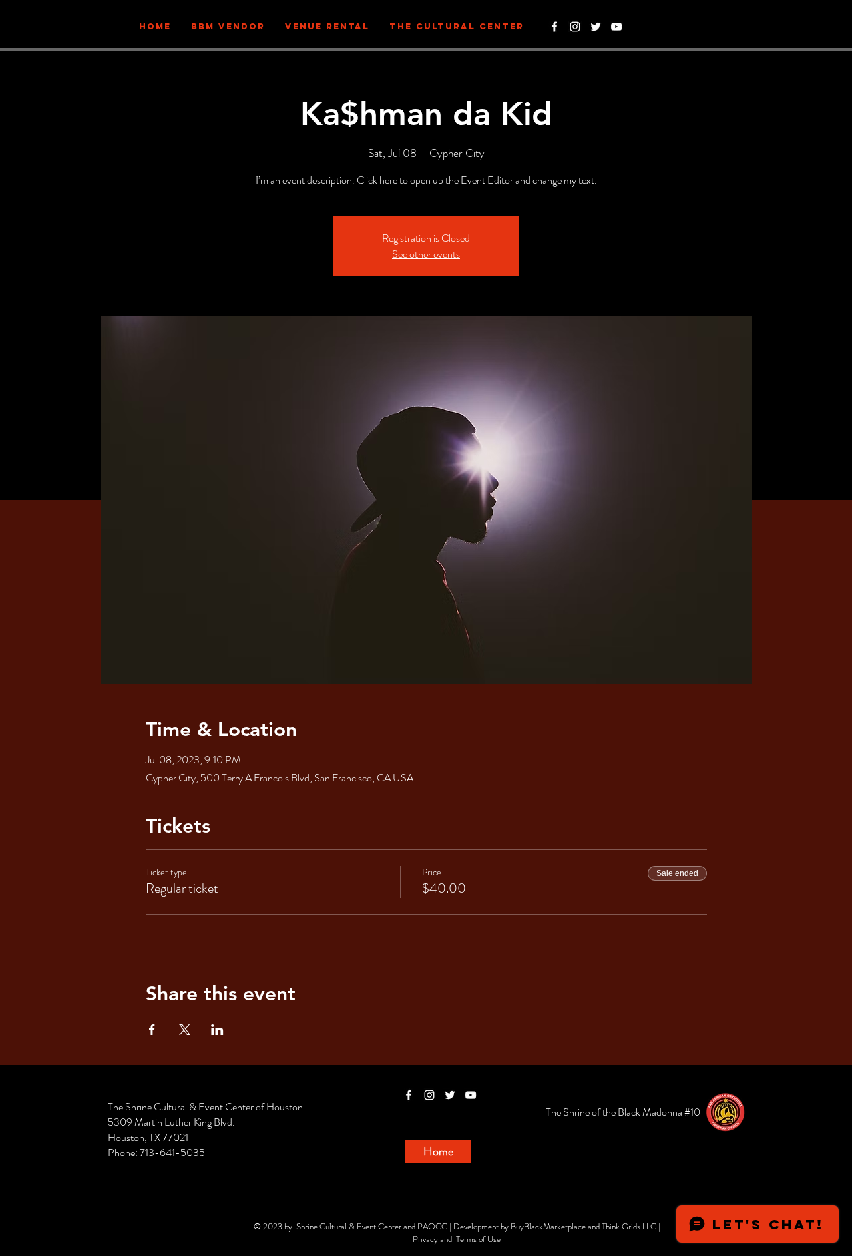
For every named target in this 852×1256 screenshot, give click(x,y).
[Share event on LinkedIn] (217, 1029)
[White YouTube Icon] (616, 26)
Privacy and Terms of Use (457, 1239)
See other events (426, 254)
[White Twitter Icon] (595, 26)
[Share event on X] (184, 1029)
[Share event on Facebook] (152, 1029)
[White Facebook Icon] (554, 26)
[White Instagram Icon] (575, 26)
